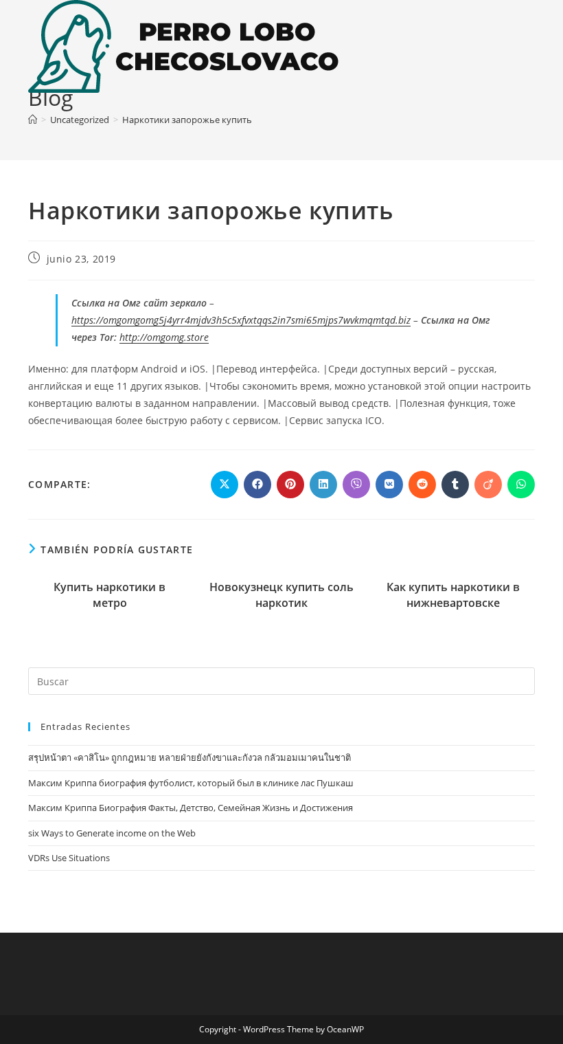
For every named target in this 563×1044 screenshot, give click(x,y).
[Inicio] (32, 119)
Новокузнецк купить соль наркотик (281, 594)
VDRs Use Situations (69, 858)
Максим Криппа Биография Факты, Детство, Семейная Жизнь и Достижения (190, 807)
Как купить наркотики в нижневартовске (453, 594)
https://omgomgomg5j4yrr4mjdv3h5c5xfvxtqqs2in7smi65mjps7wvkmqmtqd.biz (241, 319)
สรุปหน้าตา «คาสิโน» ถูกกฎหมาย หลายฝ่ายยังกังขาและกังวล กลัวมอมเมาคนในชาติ (189, 757)
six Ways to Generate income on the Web (112, 833)
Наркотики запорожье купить (187, 119)
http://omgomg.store (164, 337)
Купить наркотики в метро (109, 594)
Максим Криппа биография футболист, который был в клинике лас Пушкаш (191, 783)
